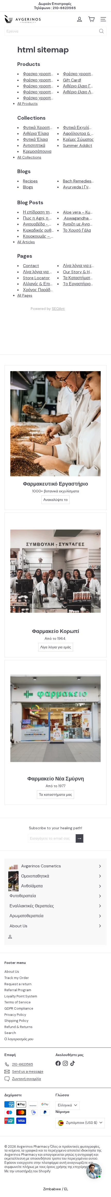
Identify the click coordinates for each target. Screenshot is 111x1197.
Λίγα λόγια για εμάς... (81, 265)
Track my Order (16, 978)
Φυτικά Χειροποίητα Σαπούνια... (52, 127)
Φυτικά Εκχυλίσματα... (82, 127)
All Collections (29, 157)
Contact (31, 265)
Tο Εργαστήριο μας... (82, 284)
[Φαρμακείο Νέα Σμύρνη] (55, 718)
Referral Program (17, 990)
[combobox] (55, 31)
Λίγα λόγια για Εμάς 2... (44, 272)
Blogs (28, 187)
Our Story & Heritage (83, 272)
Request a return (17, 984)
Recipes (30, 181)
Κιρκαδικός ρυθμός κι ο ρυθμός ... (53, 230)
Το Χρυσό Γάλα (77, 230)
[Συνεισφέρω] (79, 838)
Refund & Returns (18, 1027)
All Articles (26, 242)
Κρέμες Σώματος (78, 139)
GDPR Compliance (18, 1008)
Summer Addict (77, 145)
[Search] (101, 31)
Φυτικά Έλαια (35, 139)
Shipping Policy (16, 1020)
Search (10, 1033)
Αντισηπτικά (34, 145)
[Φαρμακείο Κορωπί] (55, 571)
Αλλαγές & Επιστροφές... (45, 284)
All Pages (24, 295)
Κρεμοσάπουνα (37, 151)
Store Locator (36, 278)
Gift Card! (72, 80)
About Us (11, 971)
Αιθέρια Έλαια (36, 133)
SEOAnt (58, 308)
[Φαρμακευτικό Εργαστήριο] (55, 423)
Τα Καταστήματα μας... (82, 278)
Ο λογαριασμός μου (18, 1039)
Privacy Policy (15, 1014)
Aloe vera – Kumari (80, 212)
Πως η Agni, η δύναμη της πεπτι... (53, 218)
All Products (27, 103)
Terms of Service (17, 1002)
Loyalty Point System (20, 996)
